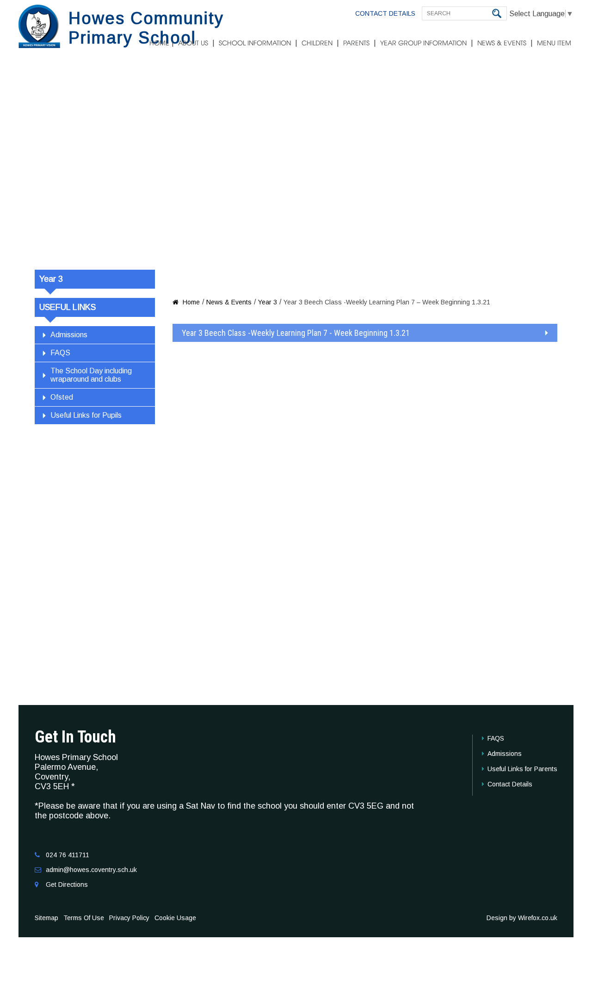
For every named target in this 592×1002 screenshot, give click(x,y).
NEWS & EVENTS (501, 43)
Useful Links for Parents (522, 769)
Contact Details (385, 13)
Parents (356, 43)
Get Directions (67, 884)
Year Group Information (423, 43)
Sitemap (46, 918)
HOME (159, 43)
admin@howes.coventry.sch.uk (91, 869)
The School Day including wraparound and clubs (91, 375)
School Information (255, 43)
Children (317, 43)
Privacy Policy (129, 918)
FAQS (60, 353)
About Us (193, 43)
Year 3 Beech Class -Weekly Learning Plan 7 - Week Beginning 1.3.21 (296, 333)
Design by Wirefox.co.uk (522, 918)
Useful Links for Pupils (86, 415)
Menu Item (554, 43)
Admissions (68, 335)
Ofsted (61, 397)
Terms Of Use (83, 918)
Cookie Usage (175, 918)
